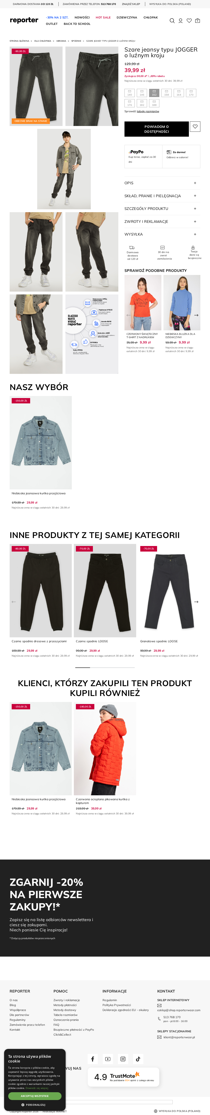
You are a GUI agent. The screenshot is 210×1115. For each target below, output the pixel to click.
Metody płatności (65, 1005)
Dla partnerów (19, 1015)
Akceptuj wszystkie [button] (35, 1096)
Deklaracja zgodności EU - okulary (126, 1010)
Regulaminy (17, 1020)
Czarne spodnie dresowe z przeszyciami (39, 641)
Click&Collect (62, 1034)
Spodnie (76, 41)
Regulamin (110, 1000)
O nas (14, 1000)
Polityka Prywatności (117, 1005)
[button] (197, 20)
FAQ (56, 1025)
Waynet (61, 1111)
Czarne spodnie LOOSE (92, 641)
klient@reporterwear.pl (179, 1037)
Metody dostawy (65, 1010)
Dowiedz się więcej (37, 1088)
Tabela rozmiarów (66, 1015)
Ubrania (61, 41)
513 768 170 (171, 1017)
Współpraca (18, 1010)
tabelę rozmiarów (148, 111)
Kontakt (15, 1029)
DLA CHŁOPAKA (42, 41)
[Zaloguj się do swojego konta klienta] (180, 20)
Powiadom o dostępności (156, 129)
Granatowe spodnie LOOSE (159, 641)
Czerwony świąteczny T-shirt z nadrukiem (142, 335)
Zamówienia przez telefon (27, 1025)
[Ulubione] (189, 20)
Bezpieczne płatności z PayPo (74, 1029)
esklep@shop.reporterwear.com (179, 1010)
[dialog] (35, 1080)
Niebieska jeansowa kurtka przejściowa (38, 493)
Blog (13, 1005)
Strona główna (19, 41)
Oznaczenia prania (66, 1020)
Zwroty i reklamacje (67, 1000)
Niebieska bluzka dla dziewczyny (180, 335)
